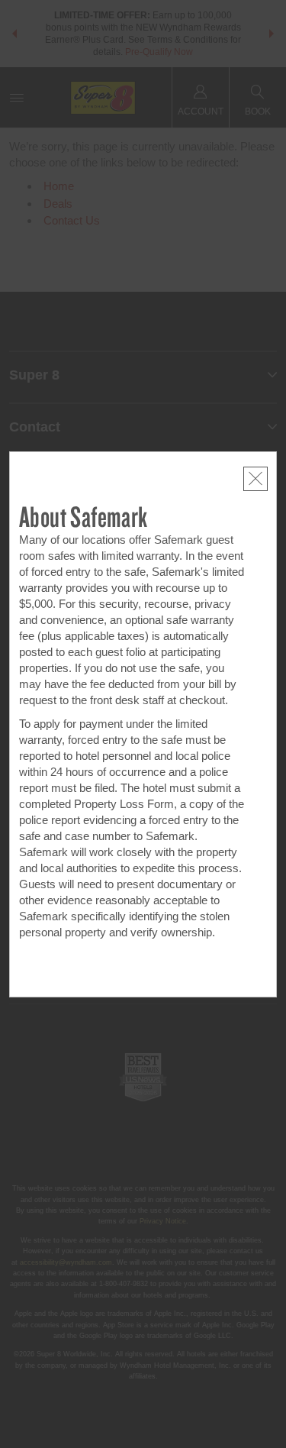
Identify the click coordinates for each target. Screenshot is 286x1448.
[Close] (255, 479)
